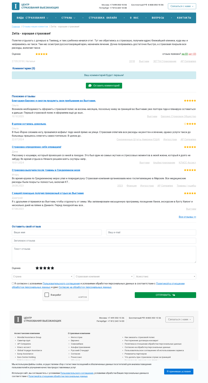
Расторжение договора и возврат (141, 340)
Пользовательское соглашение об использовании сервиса (154, 350)
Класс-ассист (24, 347)
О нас (134, 17)
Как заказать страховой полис (140, 337)
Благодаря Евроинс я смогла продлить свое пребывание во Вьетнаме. (54, 100)
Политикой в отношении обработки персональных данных (58, 376)
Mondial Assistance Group (29, 337)
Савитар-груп (23, 340)
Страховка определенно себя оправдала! (36, 147)
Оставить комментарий (106, 85)
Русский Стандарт (80, 350)
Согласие (75, 353)
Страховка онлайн (103, 17)
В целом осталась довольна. (29, 124)
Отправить (164, 295)
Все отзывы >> (187, 216)
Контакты (184, 17)
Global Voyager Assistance (29, 350)
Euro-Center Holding (26, 357)
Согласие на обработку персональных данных (85, 287)
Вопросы (158, 17)
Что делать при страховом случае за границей (148, 357)
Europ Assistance (25, 353)
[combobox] (42, 276)
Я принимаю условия (179, 371)
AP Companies (24, 344)
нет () (192, 54)
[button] (33, 18)
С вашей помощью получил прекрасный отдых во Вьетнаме (48, 193)
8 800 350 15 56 (155, 5)
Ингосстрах (76, 337)
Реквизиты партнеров (136, 353)
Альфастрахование (80, 347)
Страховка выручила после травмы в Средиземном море (46, 170)
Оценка (16, 268)
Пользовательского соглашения (61, 283)
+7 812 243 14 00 (118, 8)
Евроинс (75, 340)
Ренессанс (76, 357)
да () (185, 54)
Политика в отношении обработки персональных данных (153, 344)
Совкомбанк (77, 344)
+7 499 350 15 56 (118, 5)
